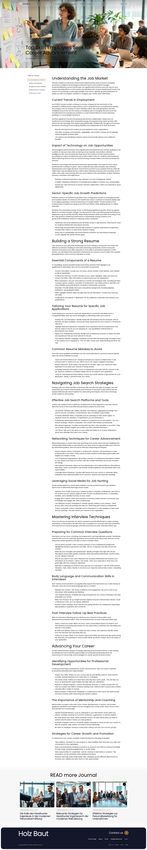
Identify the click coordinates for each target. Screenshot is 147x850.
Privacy (117, 845)
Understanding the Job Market (36, 80)
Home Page (92, 839)
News (100, 839)
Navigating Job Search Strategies (37, 86)
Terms (122, 845)
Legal (126, 845)
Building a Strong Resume (35, 83)
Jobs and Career (32, 41)
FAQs (106, 839)
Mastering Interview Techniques (37, 89)
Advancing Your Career (35, 93)
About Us (111, 845)
